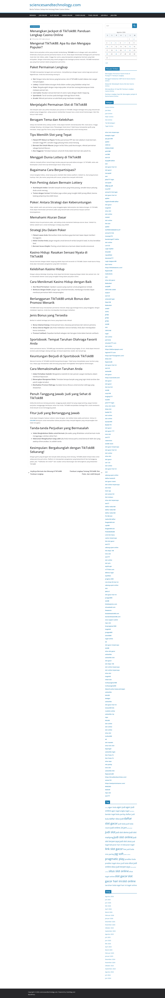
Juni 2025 (108, 940)
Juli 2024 (108, 975)
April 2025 (108, 947)
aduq (106, 807)
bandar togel (110, 814)
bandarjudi (47, 39)
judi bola (121, 824)
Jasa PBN (114, 15)
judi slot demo (122, 832)
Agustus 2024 (109, 972)
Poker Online (80, 15)
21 (125, 50)
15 (130, 46)
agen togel (115, 811)
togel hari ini (122, 885)
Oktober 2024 (109, 966)
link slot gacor (114, 849)
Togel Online (93, 15)
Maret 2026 (108, 912)
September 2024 (110, 969)
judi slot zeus (126, 841)
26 (116, 54)
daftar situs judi (116, 818)
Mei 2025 (108, 944)
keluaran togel (128, 845)
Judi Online (43, 15)
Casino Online (67, 15)
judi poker (129, 828)
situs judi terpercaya (120, 866)
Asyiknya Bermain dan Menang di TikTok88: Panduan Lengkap (46, 472)
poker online (127, 854)
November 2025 (110, 925)
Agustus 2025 (109, 934)
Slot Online (54, 15)
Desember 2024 (110, 959)
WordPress (31, 994)
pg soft (119, 854)
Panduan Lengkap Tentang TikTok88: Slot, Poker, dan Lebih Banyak (85, 472)
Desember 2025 (110, 922)
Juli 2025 (108, 937)
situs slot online (119, 871)
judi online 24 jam (118, 827)
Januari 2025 (109, 956)
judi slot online (123, 837)
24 (107, 54)
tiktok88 (32, 420)
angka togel (124, 811)
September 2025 (110, 931)
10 (107, 46)
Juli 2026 (108, 900)
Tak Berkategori (35, 26)
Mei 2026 (108, 906)
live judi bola (128, 849)
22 (130, 50)
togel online (132, 885)
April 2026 (108, 909)
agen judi (121, 807)
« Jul (106, 63)
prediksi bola (130, 859)
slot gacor (121, 876)
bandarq (132, 811)
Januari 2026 (109, 918)
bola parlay (120, 814)
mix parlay (109, 854)
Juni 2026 (108, 903)
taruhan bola (110, 885)
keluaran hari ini (116, 845)
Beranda (33, 15)
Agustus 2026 (109, 896)
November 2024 (110, 962)
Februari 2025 (109, 953)
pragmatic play (114, 859)
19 (116, 50)
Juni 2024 (108, 978)
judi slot (110, 832)
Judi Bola (104, 15)
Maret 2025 (108, 950)
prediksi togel (110, 863)
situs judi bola (122, 863)
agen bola (112, 807)
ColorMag (69, 992)
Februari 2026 (109, 915)
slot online (129, 881)
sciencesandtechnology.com (55, 4)
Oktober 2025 (109, 928)
